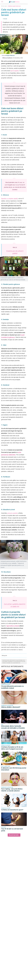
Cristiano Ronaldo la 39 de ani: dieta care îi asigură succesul (12, 748)
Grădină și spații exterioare (14, 6)
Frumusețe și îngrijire (7, 705)
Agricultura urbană (12, 626)
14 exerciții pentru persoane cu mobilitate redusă (12, 687)
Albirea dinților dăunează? (10, 707)
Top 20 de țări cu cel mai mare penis (12, 830)
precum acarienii (12, 513)
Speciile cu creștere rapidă (9, 198)
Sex (2, 724)
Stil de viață (4, 6)
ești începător (15, 70)
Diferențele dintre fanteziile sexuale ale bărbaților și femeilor (13, 727)
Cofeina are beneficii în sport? (12, 810)
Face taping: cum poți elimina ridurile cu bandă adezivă (11, 790)
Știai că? (3, 827)
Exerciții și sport (5, 684)
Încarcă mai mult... (14, 835)
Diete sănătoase (5, 766)
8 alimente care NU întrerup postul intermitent (13, 769)
